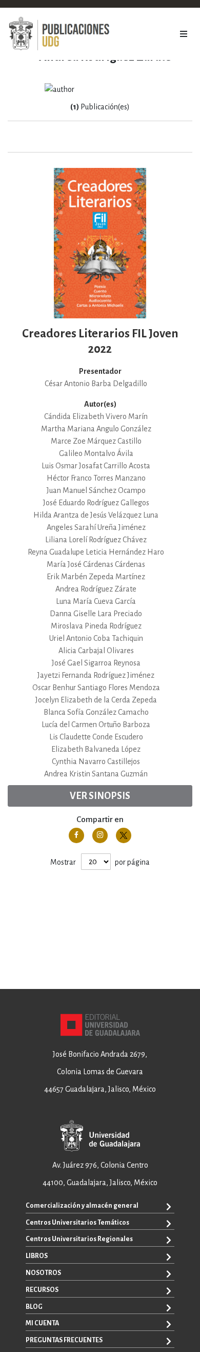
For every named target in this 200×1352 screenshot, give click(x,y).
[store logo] (59, 33)
